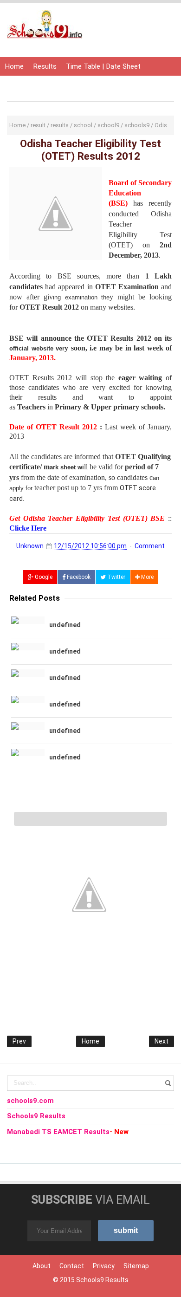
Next (161, 1041)
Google (42, 577)
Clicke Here (27, 528)
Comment (150, 546)
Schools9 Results (102, 1280)
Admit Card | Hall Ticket (41, 85)
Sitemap (136, 1266)
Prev (19, 1041)
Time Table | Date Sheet (103, 66)
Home (14, 66)
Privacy (104, 1266)
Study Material (109, 85)
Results (45, 66)
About (41, 1266)
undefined (65, 625)
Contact (71, 1266)
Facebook (77, 577)
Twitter (115, 577)
